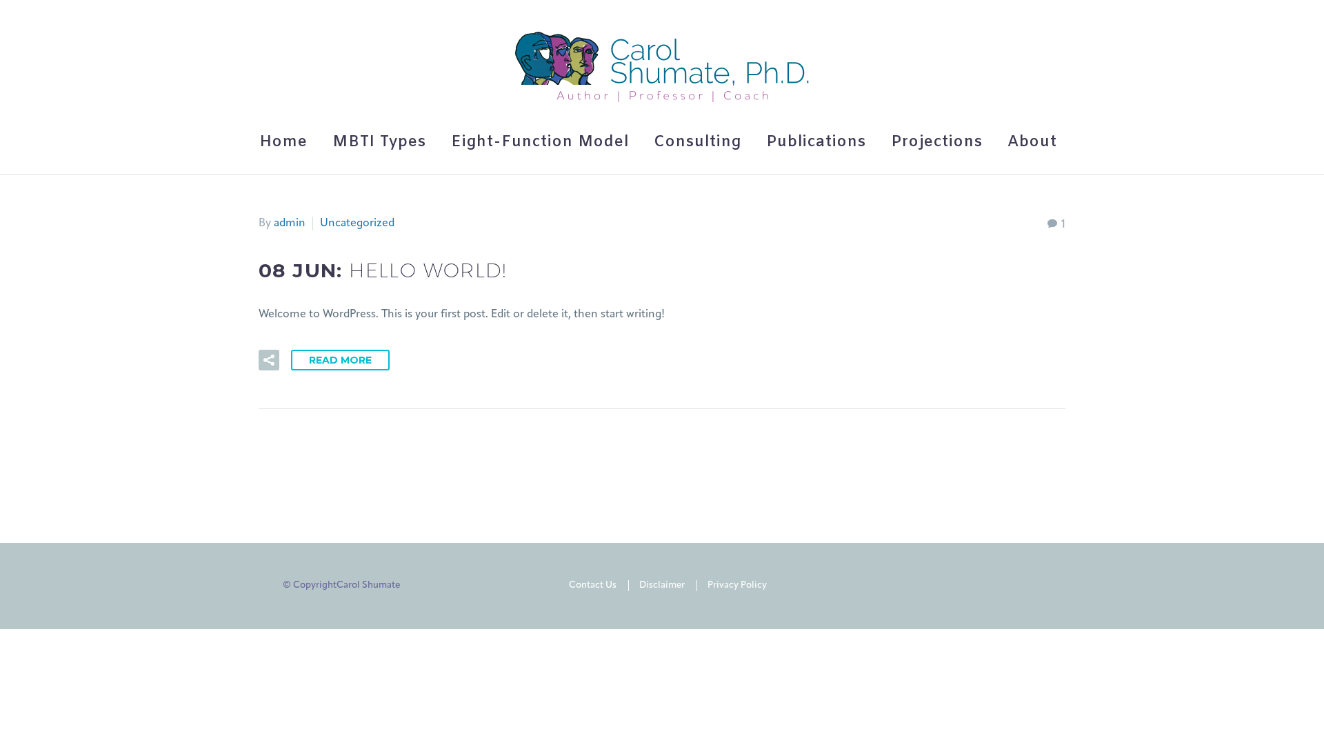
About (1032, 142)
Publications (816, 142)
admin (289, 223)
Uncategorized (357, 223)
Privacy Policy (737, 585)
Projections (937, 142)
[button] (269, 360)
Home (283, 142)
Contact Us (592, 585)
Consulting (697, 142)
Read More (340, 360)
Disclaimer (662, 585)
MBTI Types (379, 142)
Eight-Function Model (540, 142)
